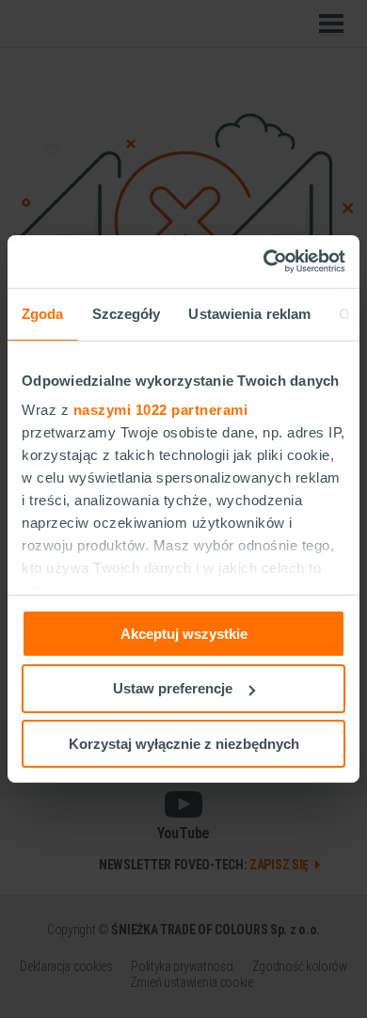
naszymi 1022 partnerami (160, 410)
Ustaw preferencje (172, 688)
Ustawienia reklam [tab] (249, 313)
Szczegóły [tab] (126, 313)
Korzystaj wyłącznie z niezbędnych (184, 744)
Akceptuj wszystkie (183, 633)
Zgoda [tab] (43, 313)
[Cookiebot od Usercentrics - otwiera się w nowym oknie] (264, 261)
